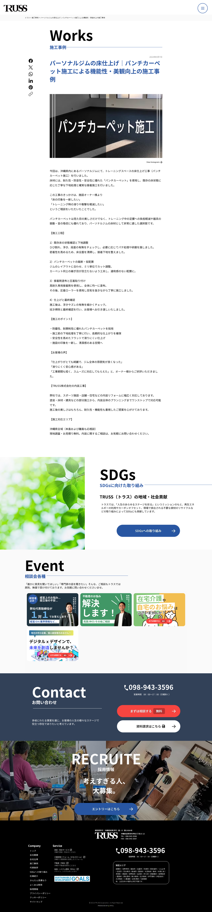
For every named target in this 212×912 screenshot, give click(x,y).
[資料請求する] (148, 726)
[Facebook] (31, 61)
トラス (27, 18)
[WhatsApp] (31, 74)
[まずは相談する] (148, 711)
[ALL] (203, 8)
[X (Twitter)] (30, 67)
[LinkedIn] (31, 81)
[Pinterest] (31, 87)
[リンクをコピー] (31, 94)
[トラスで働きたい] (105, 809)
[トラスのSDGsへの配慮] (148, 531)
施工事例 (35, 18)
